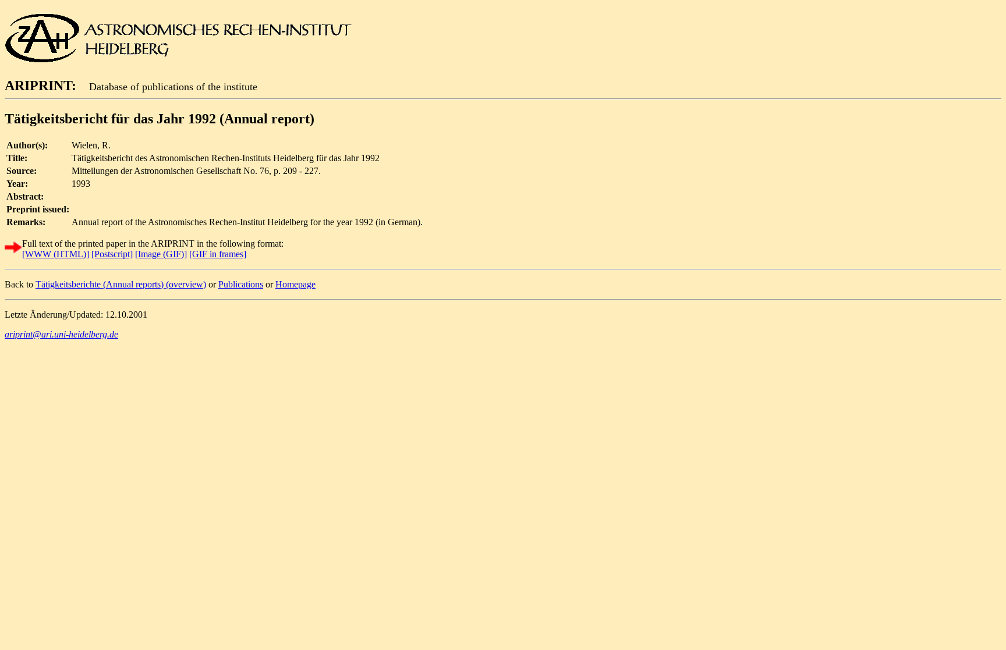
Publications (240, 284)
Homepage (295, 284)
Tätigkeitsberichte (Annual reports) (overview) (121, 284)
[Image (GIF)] (161, 254)
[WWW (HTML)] (55, 254)
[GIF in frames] (217, 254)
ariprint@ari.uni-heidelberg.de (61, 334)
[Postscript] (112, 254)
